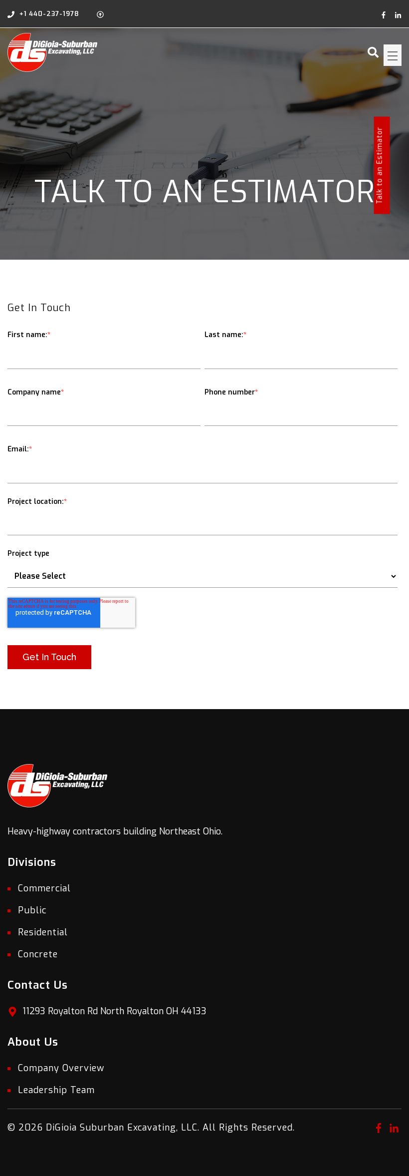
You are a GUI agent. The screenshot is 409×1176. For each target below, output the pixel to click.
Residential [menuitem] (43, 932)
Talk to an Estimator (380, 165)
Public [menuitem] (32, 910)
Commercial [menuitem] (44, 888)
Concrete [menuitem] (38, 954)
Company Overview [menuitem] (61, 1068)
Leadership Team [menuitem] (56, 1090)
